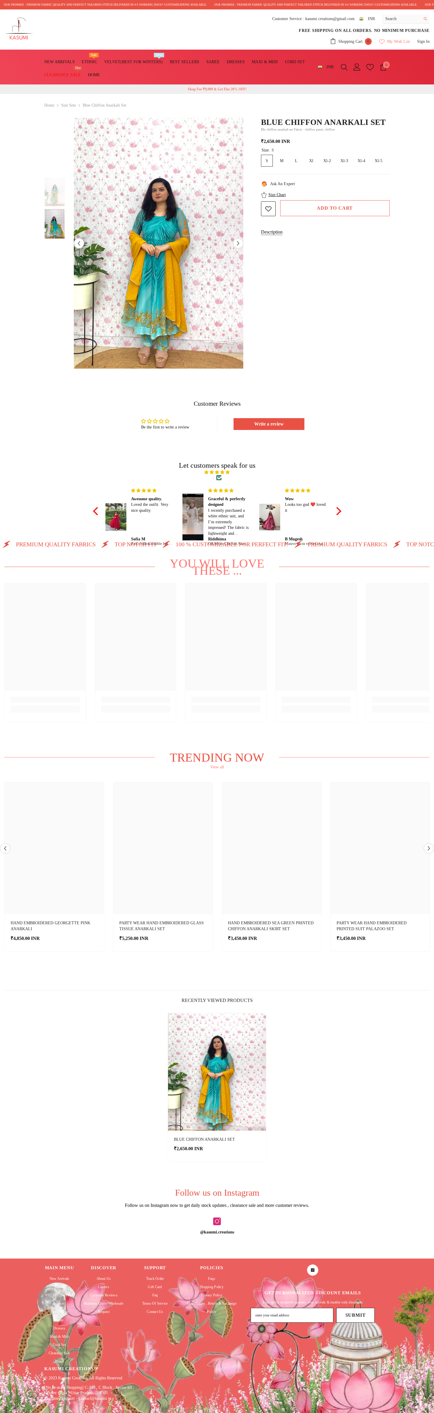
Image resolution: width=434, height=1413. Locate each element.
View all (217, 767)
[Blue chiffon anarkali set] (217, 1072)
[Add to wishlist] (268, 208)
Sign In (423, 41)
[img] (217, 472)
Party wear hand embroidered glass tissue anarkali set (161, 926)
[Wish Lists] (370, 67)
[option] (158, 243)
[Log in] (356, 67)
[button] (79, 243)
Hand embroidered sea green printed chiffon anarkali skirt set (271, 926)
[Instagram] (217, 1221)
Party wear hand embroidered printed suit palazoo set (372, 926)
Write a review (269, 423)
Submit (355, 1315)
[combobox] (401, 18)
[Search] (406, 19)
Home (49, 105)
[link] (45, 700)
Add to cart (335, 208)
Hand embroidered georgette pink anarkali (50, 926)
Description (272, 231)
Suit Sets (68, 105)
